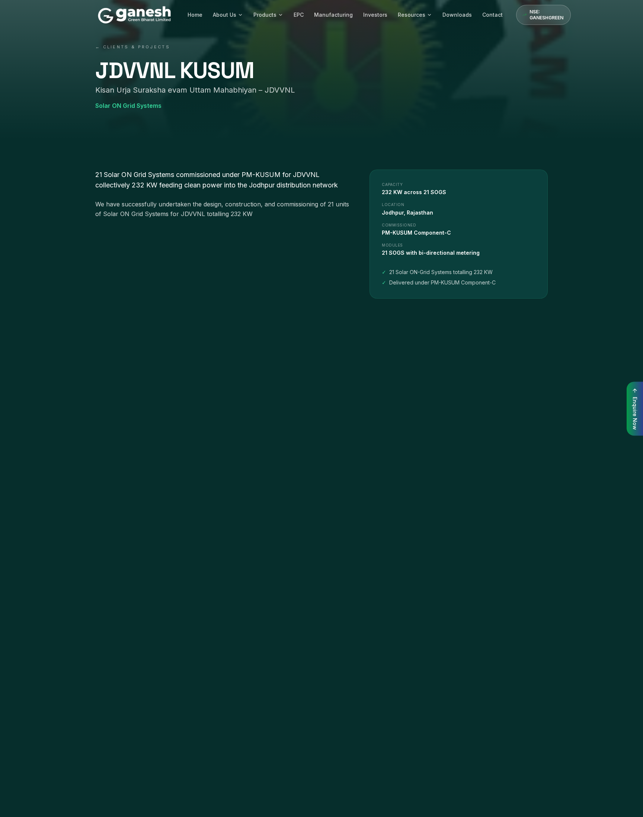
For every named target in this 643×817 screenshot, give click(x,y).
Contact (492, 15)
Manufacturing (333, 15)
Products (264, 15)
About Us (224, 15)
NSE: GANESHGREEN (546, 14)
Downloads (457, 15)
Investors (375, 15)
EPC (299, 15)
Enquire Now (635, 413)
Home (195, 15)
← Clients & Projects (132, 46)
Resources (411, 15)
